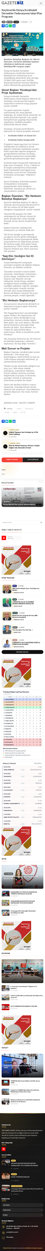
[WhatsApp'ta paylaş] (10, 25)
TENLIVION (6, 1248)
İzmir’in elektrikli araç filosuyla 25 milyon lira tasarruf (27, 996)
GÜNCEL (10, 22)
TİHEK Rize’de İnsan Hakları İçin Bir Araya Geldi (25, 1082)
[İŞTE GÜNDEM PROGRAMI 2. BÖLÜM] (6, 1007)
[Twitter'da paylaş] (6, 25)
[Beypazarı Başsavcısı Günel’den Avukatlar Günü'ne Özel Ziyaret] (6, 1102)
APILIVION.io (7, 694)
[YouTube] (4, 538)
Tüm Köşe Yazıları (22, 652)
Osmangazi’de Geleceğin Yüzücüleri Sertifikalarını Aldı (23, 912)
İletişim (5, 1215)
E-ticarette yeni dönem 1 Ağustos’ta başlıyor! (24, 987)
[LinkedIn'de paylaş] (14, 25)
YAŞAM (15, 412)
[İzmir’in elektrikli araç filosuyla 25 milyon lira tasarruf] (6, 997)
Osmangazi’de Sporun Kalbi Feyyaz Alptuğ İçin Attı (22, 877)
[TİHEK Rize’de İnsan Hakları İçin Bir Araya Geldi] (6, 1083)
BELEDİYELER (29, 409)
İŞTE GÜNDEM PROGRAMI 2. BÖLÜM (24, 1006)
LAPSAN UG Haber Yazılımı (33, 1248)
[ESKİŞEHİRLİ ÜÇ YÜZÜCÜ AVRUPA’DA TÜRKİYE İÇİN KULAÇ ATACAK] (6, 894)
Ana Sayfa (6, 1205)
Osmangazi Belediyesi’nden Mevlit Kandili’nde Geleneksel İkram (27, 1190)
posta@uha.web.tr (12, 1232)
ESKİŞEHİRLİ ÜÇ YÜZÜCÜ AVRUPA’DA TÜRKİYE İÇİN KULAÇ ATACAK (24, 893)
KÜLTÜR (23, 412)
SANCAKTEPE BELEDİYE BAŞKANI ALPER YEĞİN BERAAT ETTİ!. (21, 1066)
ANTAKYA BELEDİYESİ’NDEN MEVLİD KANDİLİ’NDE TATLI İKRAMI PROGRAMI (24, 1164)
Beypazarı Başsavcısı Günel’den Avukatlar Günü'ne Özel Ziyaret (25, 1100)
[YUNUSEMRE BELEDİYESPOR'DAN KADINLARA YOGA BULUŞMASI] (6, 903)
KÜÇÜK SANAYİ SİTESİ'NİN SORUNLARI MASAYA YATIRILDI (21, 972)
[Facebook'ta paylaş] (3, 25)
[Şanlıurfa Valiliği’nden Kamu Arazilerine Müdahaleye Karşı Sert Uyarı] (6, 1092)
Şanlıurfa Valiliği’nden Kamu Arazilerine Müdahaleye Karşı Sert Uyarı (25, 1091)
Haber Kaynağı (12, 459)
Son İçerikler (33, 459)
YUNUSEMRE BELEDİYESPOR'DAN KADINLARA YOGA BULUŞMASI (23, 902)
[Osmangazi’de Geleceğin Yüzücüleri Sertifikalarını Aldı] (6, 913)
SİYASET (7, 412)
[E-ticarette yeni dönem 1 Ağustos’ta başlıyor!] (6, 988)
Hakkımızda (6, 1210)
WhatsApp (9, 1237)
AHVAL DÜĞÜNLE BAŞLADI (20, 1177)
